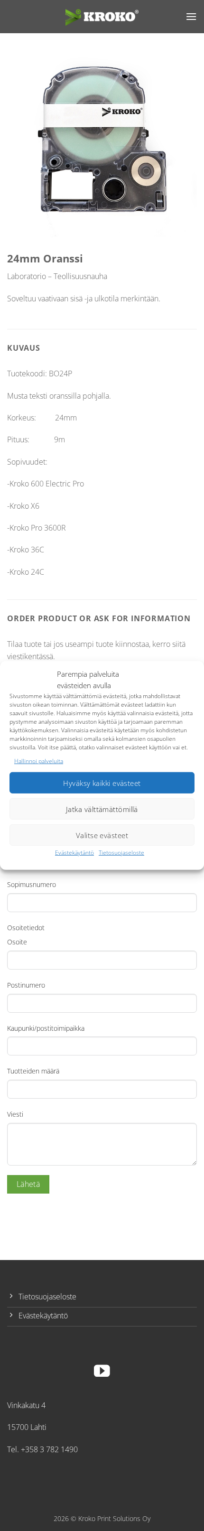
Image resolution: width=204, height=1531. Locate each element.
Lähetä (28, 1184)
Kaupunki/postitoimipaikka (45, 1028)
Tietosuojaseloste (121, 853)
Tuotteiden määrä (33, 1070)
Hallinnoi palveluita (38, 761)
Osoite (17, 941)
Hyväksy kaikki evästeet (101, 783)
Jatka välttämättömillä (102, 809)
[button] (191, 16)
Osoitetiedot (26, 927)
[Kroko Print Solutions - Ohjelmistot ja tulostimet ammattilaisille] (102, 16)
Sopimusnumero (31, 884)
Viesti (15, 1114)
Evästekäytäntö (74, 853)
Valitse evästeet (102, 835)
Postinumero (26, 985)
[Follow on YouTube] (102, 1372)
